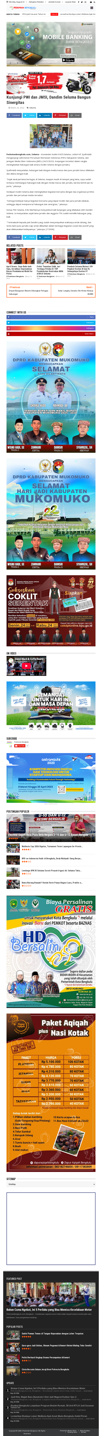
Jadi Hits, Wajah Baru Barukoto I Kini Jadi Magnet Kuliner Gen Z (43, 1397)
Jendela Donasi (54, 2)
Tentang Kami (72, 1432)
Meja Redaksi (85, 1430)
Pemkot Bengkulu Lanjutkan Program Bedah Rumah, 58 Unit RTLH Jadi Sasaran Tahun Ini (52, 1407)
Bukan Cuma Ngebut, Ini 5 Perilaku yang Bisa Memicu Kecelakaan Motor (49, 1309)
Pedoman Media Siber (68, 1430)
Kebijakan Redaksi (36, 2)
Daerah (61, 14)
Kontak (83, 1432)
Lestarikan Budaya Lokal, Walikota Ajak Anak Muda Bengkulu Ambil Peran (49, 1416)
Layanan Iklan (70, 2)
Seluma (32, 107)
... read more (87, 1391)
